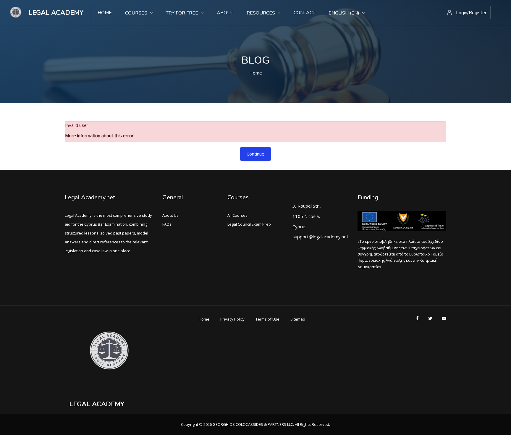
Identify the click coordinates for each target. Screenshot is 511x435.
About (225, 12)
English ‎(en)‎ (344, 13)
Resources (261, 13)
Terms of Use (267, 319)
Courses (136, 13)
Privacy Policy (232, 319)
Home (105, 12)
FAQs (167, 224)
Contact (304, 12)
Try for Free (182, 13)
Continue (255, 154)
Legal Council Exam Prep (249, 224)
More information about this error (99, 135)
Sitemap (297, 319)
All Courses (237, 215)
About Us (170, 215)
